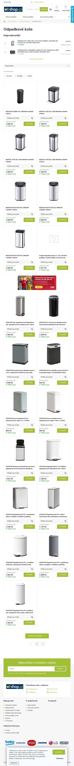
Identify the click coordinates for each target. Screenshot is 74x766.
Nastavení (14, 763)
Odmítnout (59, 758)
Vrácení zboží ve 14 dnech (12, 710)
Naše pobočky (7, 2)
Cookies (7, 730)
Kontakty (30, 710)
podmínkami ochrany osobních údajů (35, 673)
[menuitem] (12, 17)
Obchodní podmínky (11, 705)
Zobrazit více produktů (36, 59)
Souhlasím (58, 752)
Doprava (7, 718)
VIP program (9, 721)
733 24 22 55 (53, 689)
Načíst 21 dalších (35, 636)
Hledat (44, 9)
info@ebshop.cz (33, 689)
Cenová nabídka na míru (12, 715)
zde (33, 759)
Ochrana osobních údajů (12, 733)
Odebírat (60, 669)
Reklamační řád (9, 708)
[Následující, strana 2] (37, 643)
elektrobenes (32, 692)
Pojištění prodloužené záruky (13, 713)
